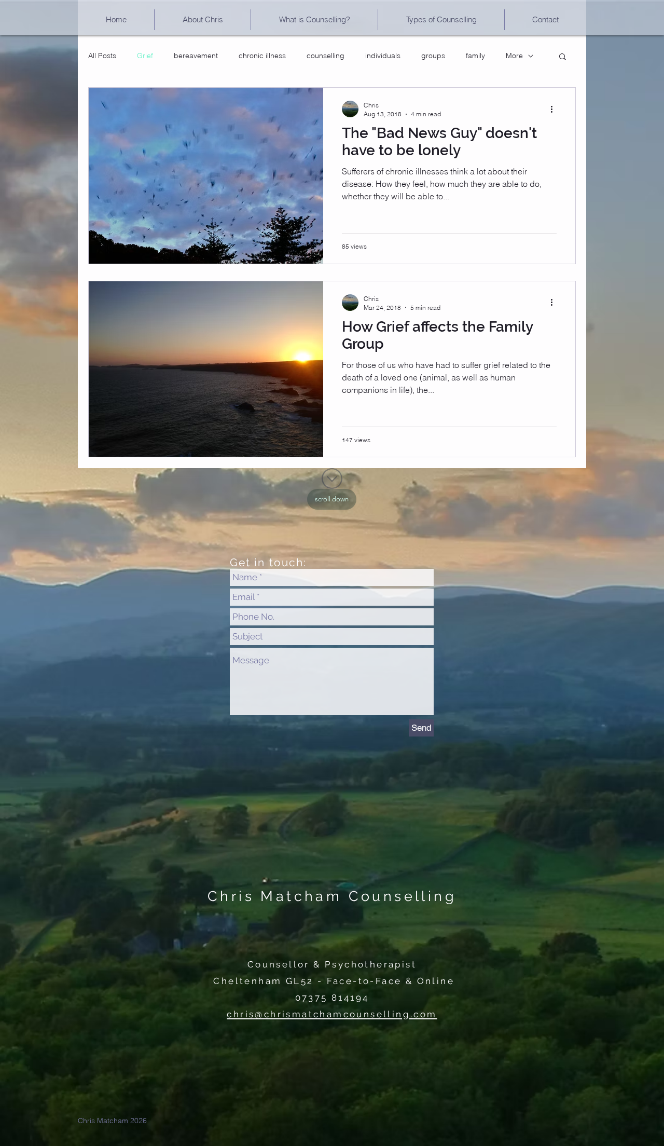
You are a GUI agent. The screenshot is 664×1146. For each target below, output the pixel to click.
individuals (382, 55)
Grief (145, 55)
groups (433, 55)
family (475, 55)
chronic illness (262, 55)
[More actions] (555, 109)
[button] (441, 19)
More (514, 55)
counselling (325, 55)
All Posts (102, 55)
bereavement (196, 55)
